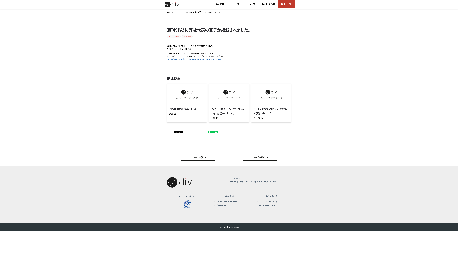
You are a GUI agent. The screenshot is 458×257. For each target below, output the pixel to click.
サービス (235, 4)
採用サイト (286, 4)
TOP (168, 12)
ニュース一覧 (197, 157)
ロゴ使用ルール (221, 205)
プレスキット (229, 196)
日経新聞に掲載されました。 (183, 109)
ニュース (251, 4)
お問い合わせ (268, 4)
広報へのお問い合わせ (266, 205)
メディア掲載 (175, 37)
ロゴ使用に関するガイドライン (226, 201)
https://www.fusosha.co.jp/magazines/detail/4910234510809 (194, 59)
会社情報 (219, 4)
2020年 (188, 37)
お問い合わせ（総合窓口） (267, 201)
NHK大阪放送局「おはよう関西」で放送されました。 (270, 111)
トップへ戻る (259, 157)
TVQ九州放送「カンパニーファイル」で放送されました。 (227, 111)
